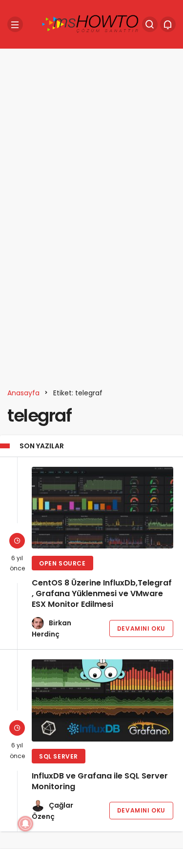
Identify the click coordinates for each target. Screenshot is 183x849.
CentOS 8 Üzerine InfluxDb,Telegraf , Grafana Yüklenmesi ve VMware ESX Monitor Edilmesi (102, 593)
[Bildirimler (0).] (168, 24)
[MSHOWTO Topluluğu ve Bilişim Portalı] (91, 23)
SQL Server (58, 756)
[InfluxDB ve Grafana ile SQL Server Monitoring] (102, 700)
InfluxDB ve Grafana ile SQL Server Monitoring (100, 781)
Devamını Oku (141, 628)
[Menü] (15, 24)
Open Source (62, 563)
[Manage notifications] (25, 823)
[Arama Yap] (150, 24)
